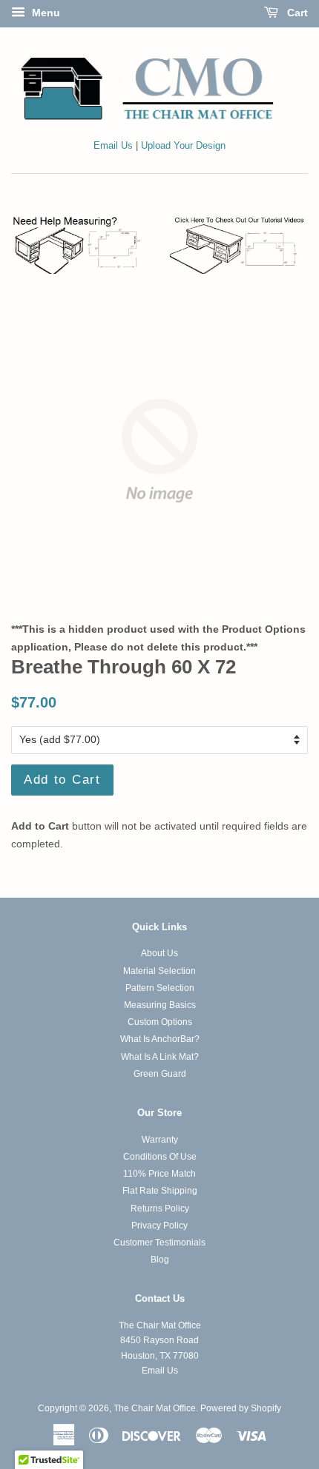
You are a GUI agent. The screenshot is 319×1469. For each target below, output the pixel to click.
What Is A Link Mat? (160, 1057)
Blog (160, 1259)
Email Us (113, 146)
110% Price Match (159, 1174)
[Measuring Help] (159, 244)
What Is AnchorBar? (160, 1039)
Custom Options (160, 1022)
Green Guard (160, 1074)
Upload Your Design (183, 146)
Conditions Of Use (160, 1157)
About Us (159, 953)
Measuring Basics (160, 1005)
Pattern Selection (159, 988)
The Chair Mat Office (155, 1408)
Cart (296, 13)
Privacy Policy (159, 1225)
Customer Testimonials (159, 1242)
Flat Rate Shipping (159, 1191)
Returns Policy (160, 1208)
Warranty (160, 1139)
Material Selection (159, 971)
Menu (44, 13)
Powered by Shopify (240, 1408)
